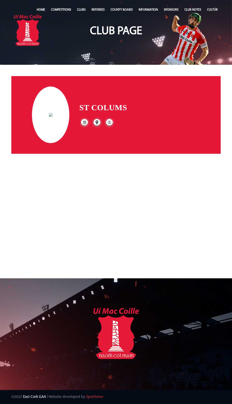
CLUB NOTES (192, 10)
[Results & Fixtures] (84, 126)
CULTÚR (212, 10)
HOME (41, 10)
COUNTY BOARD (122, 10)
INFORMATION (148, 10)
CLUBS (81, 10)
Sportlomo (94, 397)
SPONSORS (171, 10)
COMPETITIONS (61, 10)
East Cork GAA (34, 397)
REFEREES (98, 10)
